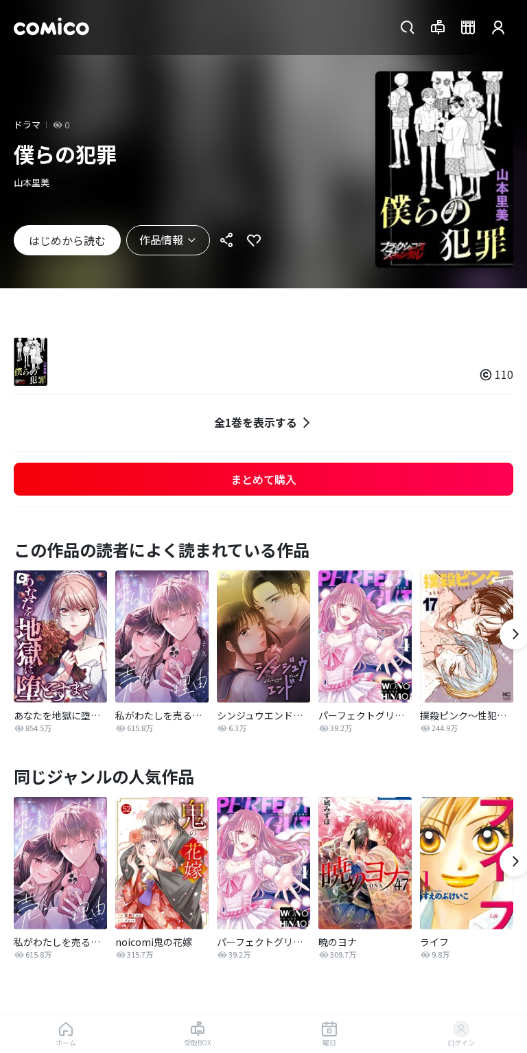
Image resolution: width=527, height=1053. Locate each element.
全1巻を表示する (255, 422)
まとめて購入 (263, 479)
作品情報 (161, 239)
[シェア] (226, 240)
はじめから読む (67, 240)
